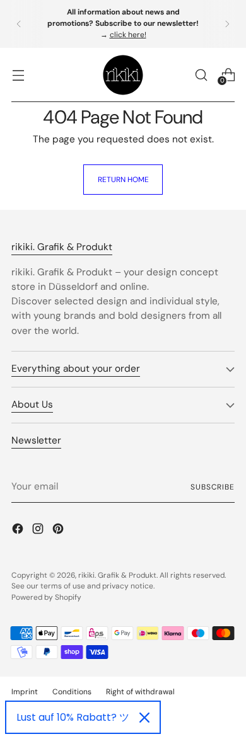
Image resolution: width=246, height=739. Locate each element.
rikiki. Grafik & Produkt (117, 575)
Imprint (24, 692)
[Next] (227, 24)
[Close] (144, 718)
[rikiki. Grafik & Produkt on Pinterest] (59, 530)
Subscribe (212, 487)
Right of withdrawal (140, 692)
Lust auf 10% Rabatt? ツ (72, 717)
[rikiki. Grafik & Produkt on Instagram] (39, 530)
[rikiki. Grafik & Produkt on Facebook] (18, 530)
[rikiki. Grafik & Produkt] (123, 75)
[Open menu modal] (18, 75)
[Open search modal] (201, 75)
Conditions (71, 692)
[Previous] (19, 24)
